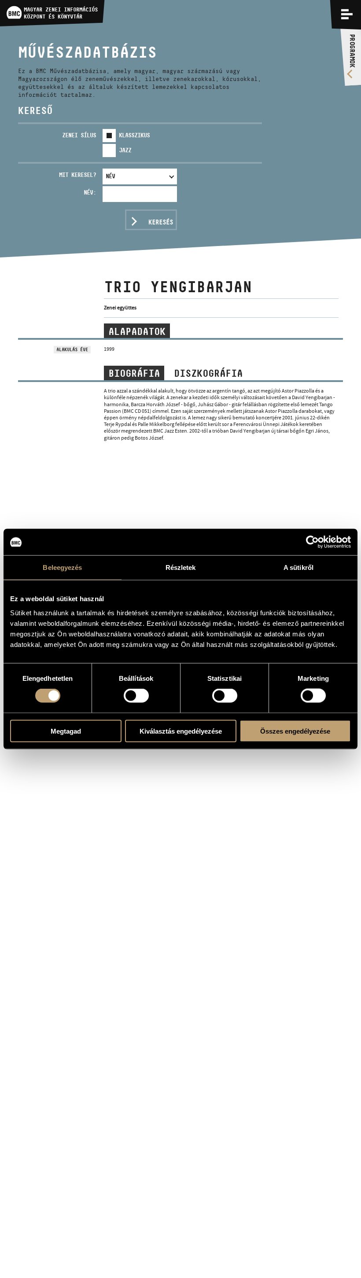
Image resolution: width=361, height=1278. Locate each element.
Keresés (160, 222)
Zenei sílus (79, 135)
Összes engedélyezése (295, 730)
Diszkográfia (208, 373)
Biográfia (134, 373)
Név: (90, 192)
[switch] (136, 696)
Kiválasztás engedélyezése (181, 730)
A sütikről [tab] (298, 567)
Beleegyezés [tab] (62, 567)
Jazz (125, 150)
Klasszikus (134, 135)
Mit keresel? (77, 174)
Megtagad (66, 730)
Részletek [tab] (181, 567)
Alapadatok (137, 331)
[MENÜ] (347, 14)
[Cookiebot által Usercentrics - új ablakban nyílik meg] (312, 542)
